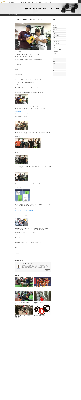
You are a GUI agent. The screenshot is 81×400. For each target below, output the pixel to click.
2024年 (54, 63)
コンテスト (55, 37)
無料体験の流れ (11, 2)
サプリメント (55, 39)
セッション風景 (56, 43)
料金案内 (29, 2)
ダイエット (55, 45)
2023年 (54, 65)
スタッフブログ (56, 41)
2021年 (54, 70)
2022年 (54, 68)
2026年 (54, 59)
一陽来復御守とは (18, 111)
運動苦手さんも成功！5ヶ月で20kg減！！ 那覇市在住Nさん (24, 210)
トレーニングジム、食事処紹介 (57, 49)
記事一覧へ (47, 270)
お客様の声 (45, 2)
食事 (54, 53)
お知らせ (17, 253)
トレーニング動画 (35, 2)
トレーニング (17, 2)
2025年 (54, 61)
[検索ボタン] (65, 22)
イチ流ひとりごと (56, 35)
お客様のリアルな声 (56, 29)
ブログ (50, 2)
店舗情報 (40, 2)
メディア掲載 (55, 51)
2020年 (54, 72)
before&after (55, 27)
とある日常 (55, 33)
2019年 (54, 74)
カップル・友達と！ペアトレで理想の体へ (21, 118)
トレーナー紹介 (23, 2)
